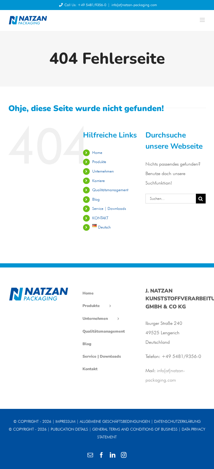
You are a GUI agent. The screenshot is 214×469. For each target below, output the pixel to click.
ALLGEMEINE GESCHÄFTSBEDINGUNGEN (115, 421)
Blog (96, 199)
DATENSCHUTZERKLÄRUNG (177, 421)
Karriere (98, 180)
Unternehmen (103, 171)
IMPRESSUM (65, 421)
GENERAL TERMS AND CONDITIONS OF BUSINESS (134, 429)
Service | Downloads (109, 208)
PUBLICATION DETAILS (69, 429)
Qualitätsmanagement (110, 190)
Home (97, 152)
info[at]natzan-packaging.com (134, 5)
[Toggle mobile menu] (203, 20)
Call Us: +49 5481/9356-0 (85, 5)
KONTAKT (100, 218)
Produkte (99, 161)
